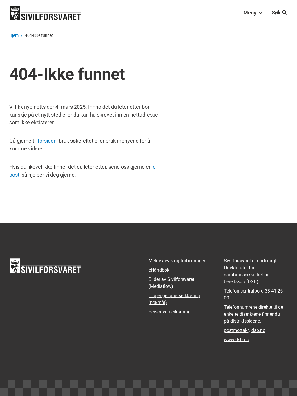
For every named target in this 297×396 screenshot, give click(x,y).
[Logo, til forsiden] (45, 13)
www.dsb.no (236, 339)
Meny (249, 13)
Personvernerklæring (169, 312)
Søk (276, 13)
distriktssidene (245, 321)
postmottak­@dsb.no (244, 330)
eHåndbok (158, 270)
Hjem (14, 35)
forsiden (47, 141)
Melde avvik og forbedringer (176, 261)
